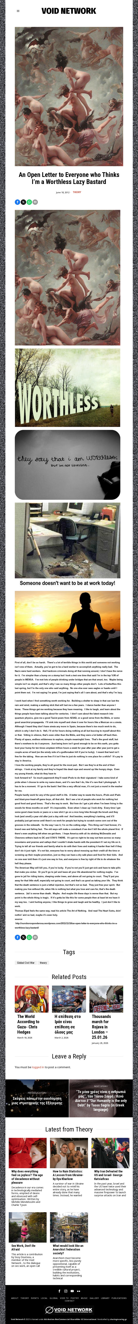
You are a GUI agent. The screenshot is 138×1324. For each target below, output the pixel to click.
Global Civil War (25, 962)
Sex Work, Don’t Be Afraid (23, 1247)
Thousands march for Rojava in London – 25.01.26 (101, 1027)
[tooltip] (17, 202)
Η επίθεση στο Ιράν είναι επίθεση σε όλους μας (68, 1024)
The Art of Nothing (76, 911)
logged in (38, 1067)
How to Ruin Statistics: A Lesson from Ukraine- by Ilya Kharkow (68, 1175)
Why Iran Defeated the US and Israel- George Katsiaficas (108, 1175)
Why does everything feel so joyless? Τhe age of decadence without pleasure (27, 1177)
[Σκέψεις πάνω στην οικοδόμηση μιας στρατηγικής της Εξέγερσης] (37, 1098)
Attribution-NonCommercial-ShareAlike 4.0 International (70, 1319)
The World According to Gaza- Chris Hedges (28, 1024)
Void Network (17, 1319)
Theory (77, 192)
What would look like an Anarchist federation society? (68, 1249)
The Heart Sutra (106, 911)
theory (43, 962)
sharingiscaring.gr (118, 1319)
